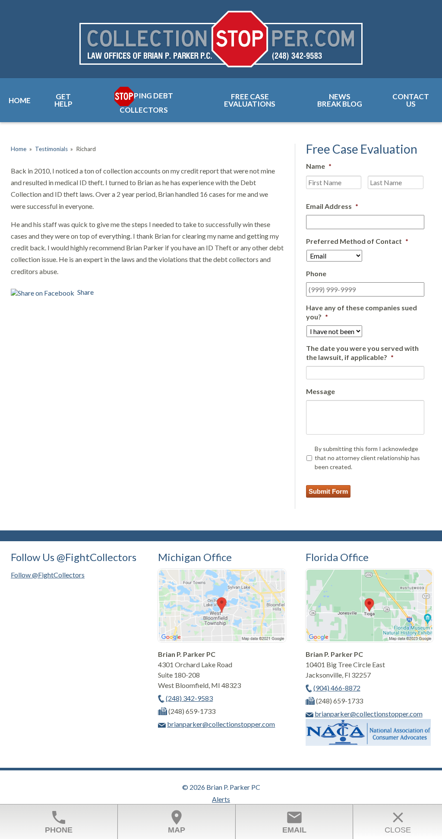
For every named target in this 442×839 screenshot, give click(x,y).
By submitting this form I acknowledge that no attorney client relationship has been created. (367, 457)
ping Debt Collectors (146, 102)
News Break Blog (339, 100)
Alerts (221, 799)
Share (85, 292)
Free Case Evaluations (249, 100)
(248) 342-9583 (189, 698)
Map (176, 821)
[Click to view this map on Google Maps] (221, 639)
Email (294, 821)
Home (20, 100)
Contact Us (410, 100)
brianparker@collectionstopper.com (221, 724)
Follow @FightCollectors (48, 575)
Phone (59, 821)
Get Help (63, 100)
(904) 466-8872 (336, 688)
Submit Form (328, 491)
